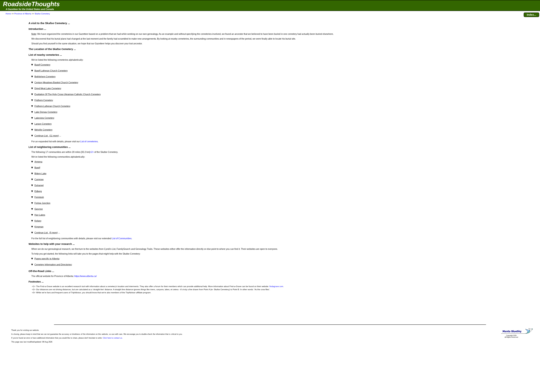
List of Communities (121, 238)
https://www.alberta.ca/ (85, 276)
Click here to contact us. (113, 338)
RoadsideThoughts (31, 4)
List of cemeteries (89, 141)
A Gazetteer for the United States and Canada (30, 9)
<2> (92, 152)
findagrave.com (276, 286)
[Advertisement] (12, 70)
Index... (531, 14)
